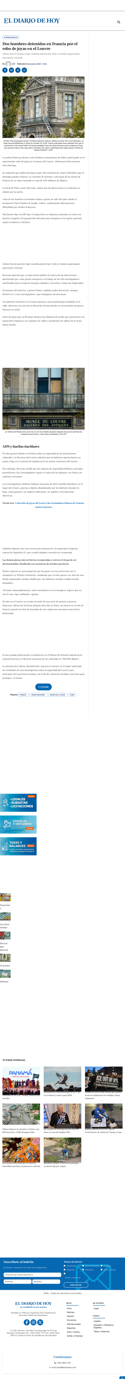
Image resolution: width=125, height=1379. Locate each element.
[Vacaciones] (5, 897)
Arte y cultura (110, 1269)
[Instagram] (33, 1322)
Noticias (70, 1312)
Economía (71, 1320)
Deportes (89, 1269)
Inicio (69, 1308)
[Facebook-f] (27, 1322)
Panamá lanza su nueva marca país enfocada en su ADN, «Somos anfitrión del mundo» (21, 1095)
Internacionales (92, 1266)
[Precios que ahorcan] (5, 936)
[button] (118, 22)
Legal (96, 1308)
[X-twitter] (40, 1322)
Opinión (107, 1266)
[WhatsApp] (24, 70)
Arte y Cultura (73, 1332)
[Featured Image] (21, 1124)
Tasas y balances (101, 1331)
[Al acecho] (5, 958)
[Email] (11, 70)
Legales (97, 1321)
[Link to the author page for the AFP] (8, 64)
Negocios (71, 1269)
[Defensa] (5, 974)
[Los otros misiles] (5, 916)
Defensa (4, 981)
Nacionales (72, 1266)
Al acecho (5, 965)
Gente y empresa (72, 1277)
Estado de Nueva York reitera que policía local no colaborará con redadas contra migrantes (103, 1095)
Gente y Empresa (75, 1336)
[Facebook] (5, 70)
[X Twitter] (18, 70)
